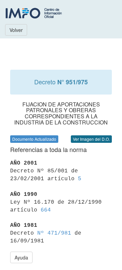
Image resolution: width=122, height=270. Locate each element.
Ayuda (21, 257)
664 (46, 210)
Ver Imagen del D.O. (91, 139)
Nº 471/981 (54, 233)
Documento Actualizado (34, 139)
